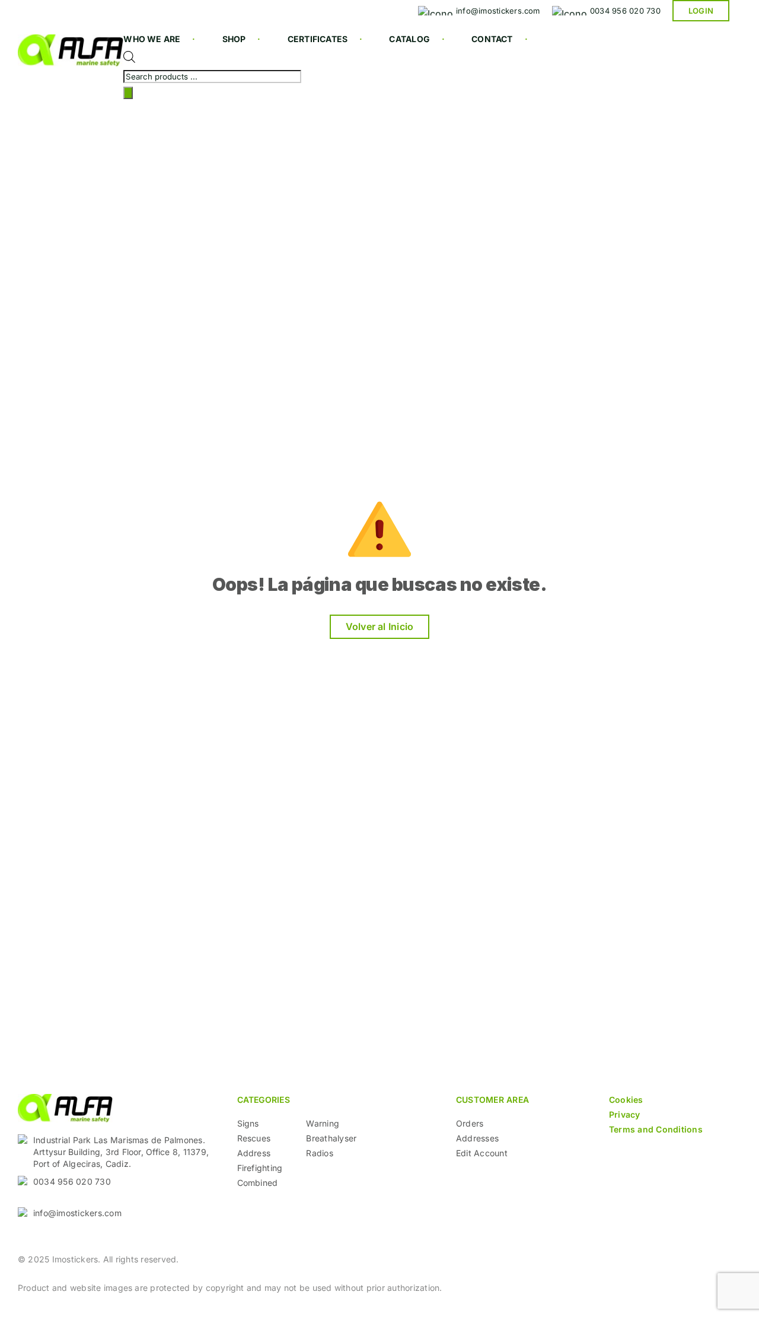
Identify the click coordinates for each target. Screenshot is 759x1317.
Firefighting (260, 1168)
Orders (469, 1123)
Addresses (477, 1138)
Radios (319, 1153)
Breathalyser (331, 1138)
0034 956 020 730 (72, 1181)
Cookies (626, 1100)
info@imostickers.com (77, 1213)
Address (254, 1153)
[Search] (128, 93)
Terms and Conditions (656, 1129)
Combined (257, 1183)
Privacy (624, 1114)
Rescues (254, 1138)
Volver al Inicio (380, 626)
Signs (248, 1123)
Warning (322, 1123)
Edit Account (482, 1153)
